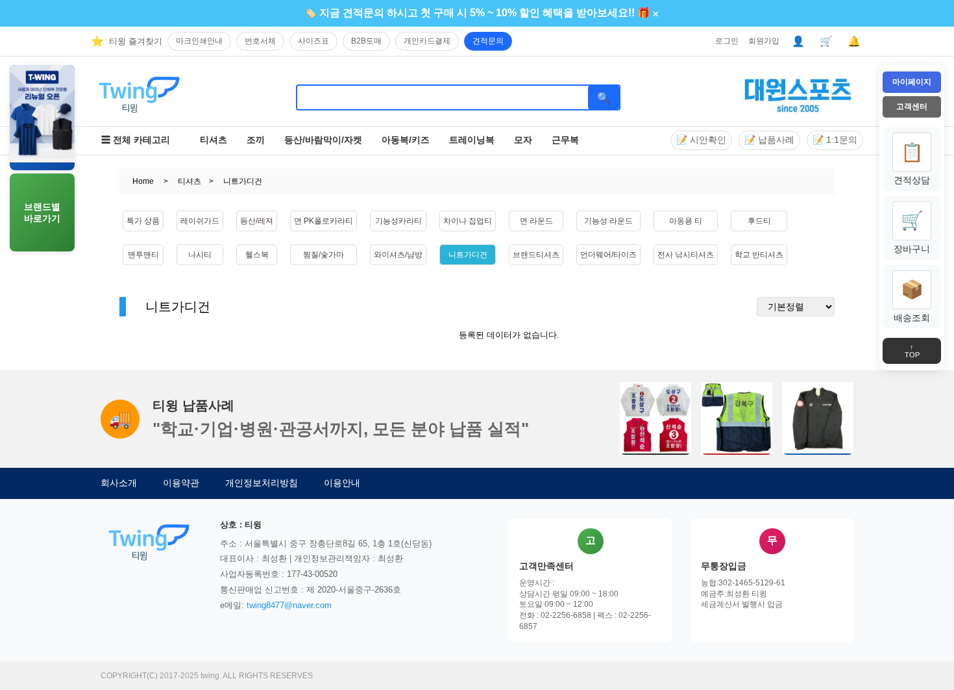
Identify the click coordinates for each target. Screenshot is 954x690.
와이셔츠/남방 (398, 254)
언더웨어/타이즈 (608, 254)
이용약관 (181, 483)
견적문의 (488, 40)
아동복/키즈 (406, 139)
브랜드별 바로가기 (42, 212)
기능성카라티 (398, 220)
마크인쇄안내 (199, 40)
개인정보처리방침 (261, 483)
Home (143, 181)
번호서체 (260, 40)
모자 (523, 139)
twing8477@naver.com (289, 605)
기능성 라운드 (608, 220)
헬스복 (257, 254)
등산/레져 (256, 220)
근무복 (565, 139)
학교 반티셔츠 (759, 254)
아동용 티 (685, 220)
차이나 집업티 (467, 220)
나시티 (200, 254)
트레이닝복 (472, 139)
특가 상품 (143, 220)
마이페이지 (911, 81)
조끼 (256, 139)
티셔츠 (213, 139)
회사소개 (119, 483)
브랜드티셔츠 (536, 254)
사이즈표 (313, 40)
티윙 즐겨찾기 (135, 41)
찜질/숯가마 (323, 254)
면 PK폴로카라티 (323, 220)
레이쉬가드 (199, 220)
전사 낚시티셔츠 (685, 254)
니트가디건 (467, 254)
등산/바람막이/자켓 (323, 139)
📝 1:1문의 (835, 139)
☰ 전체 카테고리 (135, 139)
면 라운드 (536, 220)
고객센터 (911, 106)
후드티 (759, 220)
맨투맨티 (143, 254)
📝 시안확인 (701, 139)
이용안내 (342, 483)
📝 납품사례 (769, 139)
